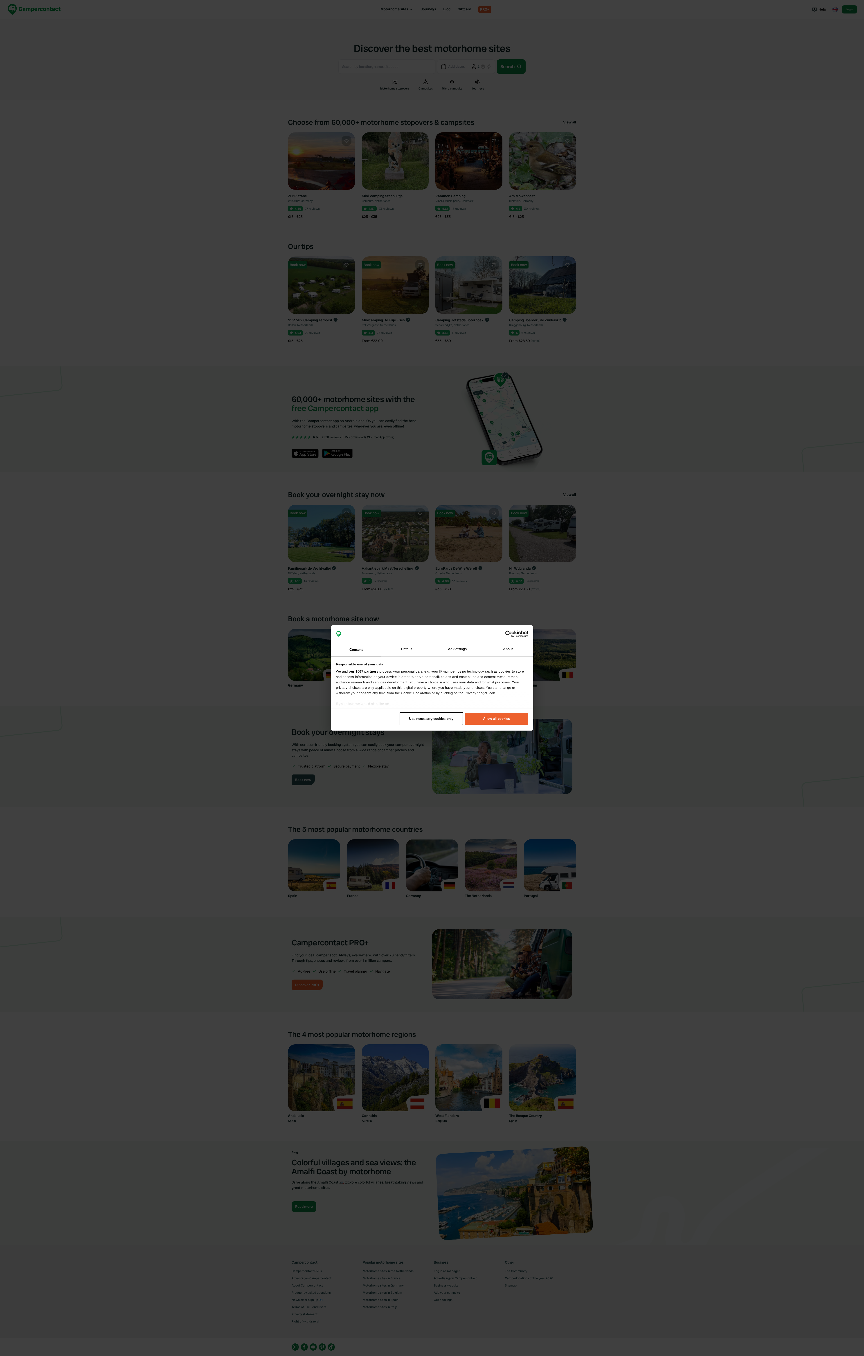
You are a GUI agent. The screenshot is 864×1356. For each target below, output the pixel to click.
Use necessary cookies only (431, 719)
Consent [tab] (356, 649)
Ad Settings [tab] (457, 649)
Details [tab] (406, 649)
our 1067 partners (363, 671)
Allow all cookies (496, 719)
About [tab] (508, 649)
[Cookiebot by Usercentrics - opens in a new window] (508, 634)
